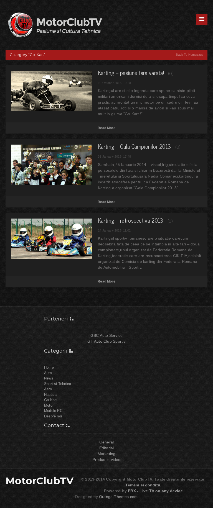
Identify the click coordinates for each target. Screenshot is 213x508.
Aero (48, 389)
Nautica (50, 394)
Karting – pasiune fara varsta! (131, 72)
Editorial (106, 448)
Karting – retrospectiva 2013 (130, 220)
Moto (48, 405)
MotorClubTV (40, 481)
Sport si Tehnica (57, 384)
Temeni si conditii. (143, 485)
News (48, 378)
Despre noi (53, 416)
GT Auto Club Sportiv (106, 341)
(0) (170, 73)
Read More (106, 128)
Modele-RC (53, 411)
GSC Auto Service (106, 335)
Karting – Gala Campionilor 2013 (134, 146)
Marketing (107, 453)
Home (49, 367)
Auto (48, 373)
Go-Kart (50, 400)
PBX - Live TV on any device (155, 491)
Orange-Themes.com (118, 496)
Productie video (106, 459)
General (106, 442)
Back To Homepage (189, 54)
